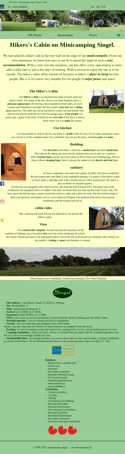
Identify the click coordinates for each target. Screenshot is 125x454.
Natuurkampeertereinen (60, 380)
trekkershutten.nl (56, 383)
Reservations (65, 35)
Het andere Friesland (58, 371)
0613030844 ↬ (20, 305)
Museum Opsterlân (57, 412)
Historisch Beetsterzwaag (61, 374)
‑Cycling (52, 395)
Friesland (52, 368)
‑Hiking (52, 398)
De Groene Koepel (57, 377)
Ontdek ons (54, 365)
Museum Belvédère (58, 403)
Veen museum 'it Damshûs (61, 409)
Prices (93, 35)
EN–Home (35, 35)
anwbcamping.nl (56, 386)
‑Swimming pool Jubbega (61, 401)
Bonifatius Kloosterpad (60, 415)
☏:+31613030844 (17, 7)
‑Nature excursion (57, 392)
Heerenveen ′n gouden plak (62, 363)
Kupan (71, 197)
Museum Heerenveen (59, 406)
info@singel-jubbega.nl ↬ (27, 309)
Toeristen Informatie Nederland (64, 421)
